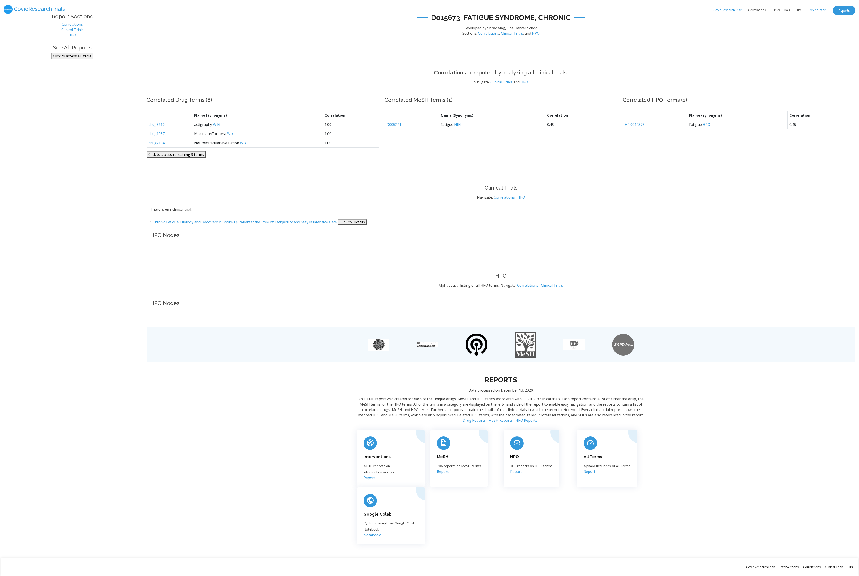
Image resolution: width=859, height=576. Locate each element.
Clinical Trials (781, 10)
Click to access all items (72, 56)
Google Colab (378, 514)
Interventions (377, 456)
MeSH (442, 456)
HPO (799, 10)
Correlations (757, 10)
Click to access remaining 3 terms (176, 154)
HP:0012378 (634, 124)
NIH (457, 124)
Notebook (372, 535)
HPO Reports (526, 420)
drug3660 (157, 124)
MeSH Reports (500, 420)
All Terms (593, 456)
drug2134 (157, 142)
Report (369, 477)
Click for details (352, 222)
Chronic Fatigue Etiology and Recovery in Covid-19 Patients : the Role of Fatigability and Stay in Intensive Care (245, 222)
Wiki (216, 124)
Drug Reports (474, 420)
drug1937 (157, 133)
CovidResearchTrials (728, 10)
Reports (844, 10)
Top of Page (817, 10)
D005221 (394, 124)
